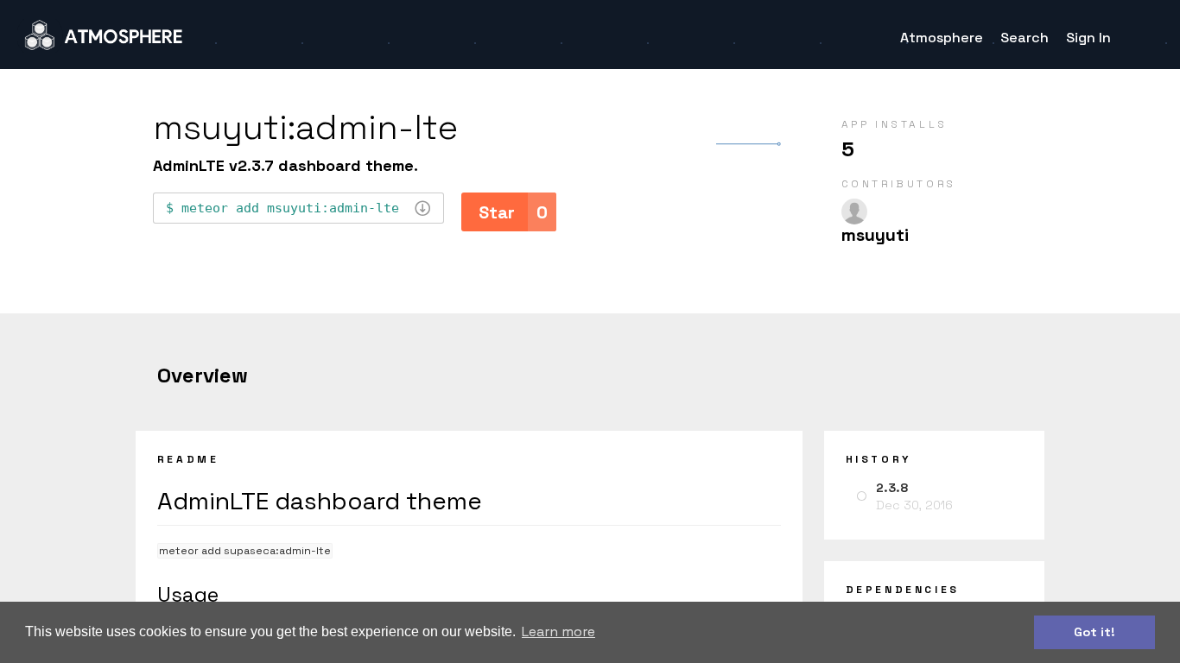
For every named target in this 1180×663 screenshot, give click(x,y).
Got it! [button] (1094, 632)
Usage (188, 594)
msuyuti (875, 235)
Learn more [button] (558, 631)
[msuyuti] (854, 211)
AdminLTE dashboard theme (319, 500)
